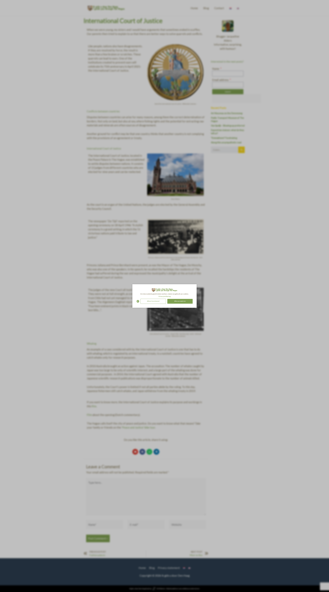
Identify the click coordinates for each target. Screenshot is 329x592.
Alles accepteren (180, 301)
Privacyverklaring (165, 296)
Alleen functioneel (153, 301)
